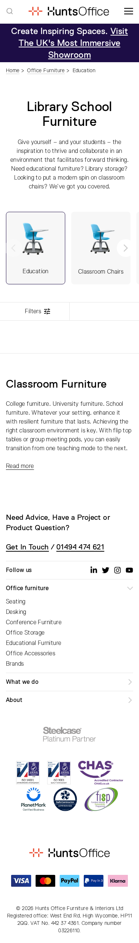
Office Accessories (30, 653)
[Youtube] (129, 570)
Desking (16, 612)
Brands (15, 664)
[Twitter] (105, 570)
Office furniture (27, 588)
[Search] (9, 11)
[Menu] (128, 11)
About (14, 700)
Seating (16, 601)
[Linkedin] (93, 570)
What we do (22, 682)
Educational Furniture (33, 643)
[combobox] (9, 11)
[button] (126, 248)
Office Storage (25, 632)
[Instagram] (117, 570)
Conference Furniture (34, 622)
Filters (33, 311)
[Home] (69, 11)
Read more (20, 466)
